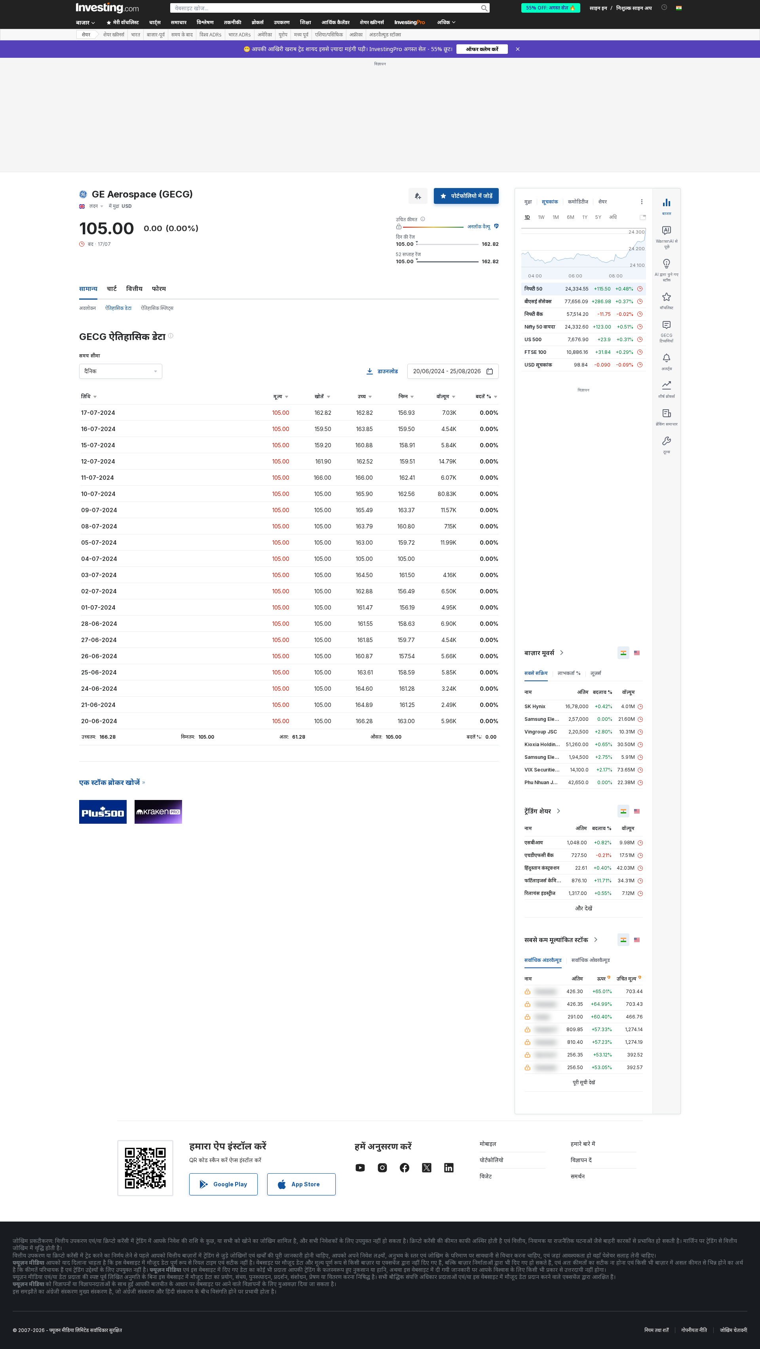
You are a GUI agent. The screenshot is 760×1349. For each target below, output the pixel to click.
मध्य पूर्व (301, 35)
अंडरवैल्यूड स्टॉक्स (385, 35)
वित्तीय (134, 289)
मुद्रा (528, 202)
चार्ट (112, 289)
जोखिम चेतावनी (733, 1330)
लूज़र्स (596, 673)
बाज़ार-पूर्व (156, 35)
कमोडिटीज (578, 202)
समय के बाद (182, 35)
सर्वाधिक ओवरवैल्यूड (591, 960)
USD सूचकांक (538, 365)
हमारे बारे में (583, 1143)
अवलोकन (87, 308)
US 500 (533, 339)
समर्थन (578, 1176)
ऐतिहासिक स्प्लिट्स (157, 308)
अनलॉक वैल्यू (478, 227)
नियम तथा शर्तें (656, 1330)
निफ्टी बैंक (533, 314)
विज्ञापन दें (581, 1160)
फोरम (159, 289)
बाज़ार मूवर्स (539, 653)
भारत (135, 35)
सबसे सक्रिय (536, 673)
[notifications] (664, 7)
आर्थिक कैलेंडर (335, 22)
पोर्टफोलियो (492, 1160)
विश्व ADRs (211, 35)
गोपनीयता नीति (694, 1330)
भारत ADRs (239, 35)
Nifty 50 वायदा (539, 327)
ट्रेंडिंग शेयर (537, 811)
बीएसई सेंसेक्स (538, 301)
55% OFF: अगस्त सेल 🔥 (551, 7)
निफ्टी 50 (533, 289)
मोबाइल (488, 1143)
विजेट (486, 1176)
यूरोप (283, 35)
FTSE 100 (535, 352)
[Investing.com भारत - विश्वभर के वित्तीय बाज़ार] (107, 7)
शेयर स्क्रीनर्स (372, 22)
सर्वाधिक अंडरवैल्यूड (543, 960)
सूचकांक (550, 202)
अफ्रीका (356, 35)
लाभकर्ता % (569, 673)
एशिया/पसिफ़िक (329, 35)
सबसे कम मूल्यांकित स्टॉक (556, 940)
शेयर (86, 34)
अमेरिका (265, 35)
